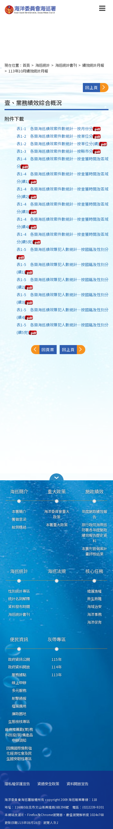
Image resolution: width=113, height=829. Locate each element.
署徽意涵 (19, 519)
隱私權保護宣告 (17, 783)
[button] (102, 9)
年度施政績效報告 (94, 514)
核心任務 (94, 571)
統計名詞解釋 (19, 598)
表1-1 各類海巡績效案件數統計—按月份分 (55, 128)
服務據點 (19, 674)
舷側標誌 (19, 527)
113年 (56, 674)
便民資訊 (19, 639)
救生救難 (94, 598)
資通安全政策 (48, 783)
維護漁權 (94, 591)
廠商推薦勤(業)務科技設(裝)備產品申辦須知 (19, 735)
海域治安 (94, 606)
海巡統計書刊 (66, 65)
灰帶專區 (57, 639)
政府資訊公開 (19, 659)
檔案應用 (19, 706)
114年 (56, 667)
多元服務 (19, 690)
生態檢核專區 (19, 721)
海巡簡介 (19, 491)
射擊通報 (19, 698)
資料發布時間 (19, 606)
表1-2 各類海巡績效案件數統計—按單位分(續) (58, 143)
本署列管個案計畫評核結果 (94, 551)
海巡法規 (57, 571)
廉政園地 (19, 713)
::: (1, 67)
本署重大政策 (56, 524)
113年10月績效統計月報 (28, 71)
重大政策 (57, 491)
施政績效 (94, 491)
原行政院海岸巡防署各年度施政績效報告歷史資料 (94, 532)
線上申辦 (19, 682)
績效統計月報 (93, 65)
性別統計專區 (19, 591)
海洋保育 (94, 622)
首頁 (26, 65)
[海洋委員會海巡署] (47, 9)
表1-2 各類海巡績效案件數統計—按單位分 (55, 136)
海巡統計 (42, 65)
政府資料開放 (19, 667)
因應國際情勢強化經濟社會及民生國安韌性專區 (19, 753)
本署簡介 (19, 511)
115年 (56, 659)
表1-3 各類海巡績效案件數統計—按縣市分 (55, 151)
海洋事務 (94, 614)
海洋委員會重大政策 (56, 514)
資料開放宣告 (77, 783)
